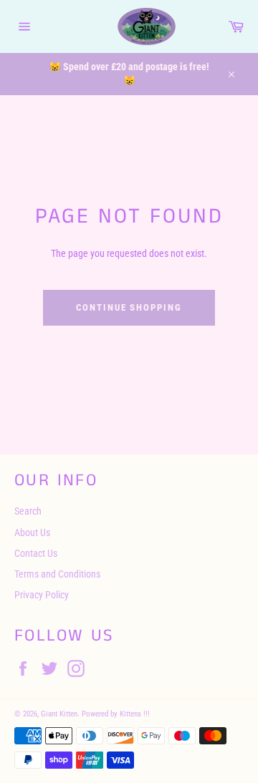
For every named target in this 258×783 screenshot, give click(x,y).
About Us (32, 532)
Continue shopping (129, 307)
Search (28, 511)
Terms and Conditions (57, 574)
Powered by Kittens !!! (116, 714)
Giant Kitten (59, 714)
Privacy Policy (41, 594)
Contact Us (35, 553)
